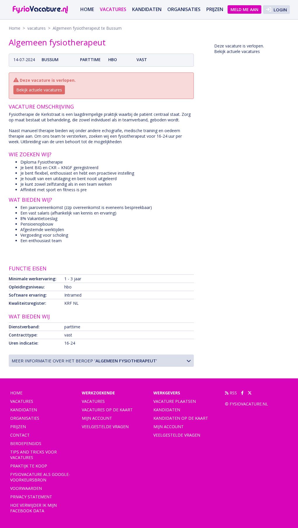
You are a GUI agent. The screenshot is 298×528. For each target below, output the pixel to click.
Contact (20, 435)
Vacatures (93, 401)
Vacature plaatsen (174, 401)
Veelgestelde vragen (105, 426)
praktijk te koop (28, 466)
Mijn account (97, 418)
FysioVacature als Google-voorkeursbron (40, 477)
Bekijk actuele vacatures (39, 90)
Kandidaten (147, 9)
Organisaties (184, 9)
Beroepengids (25, 443)
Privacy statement (31, 496)
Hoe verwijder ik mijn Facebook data (33, 507)
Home (87, 9)
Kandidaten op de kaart (180, 418)
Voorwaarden (26, 488)
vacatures (113, 9)
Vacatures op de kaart (107, 409)
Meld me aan (244, 9)
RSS (232, 393)
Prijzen (214, 9)
